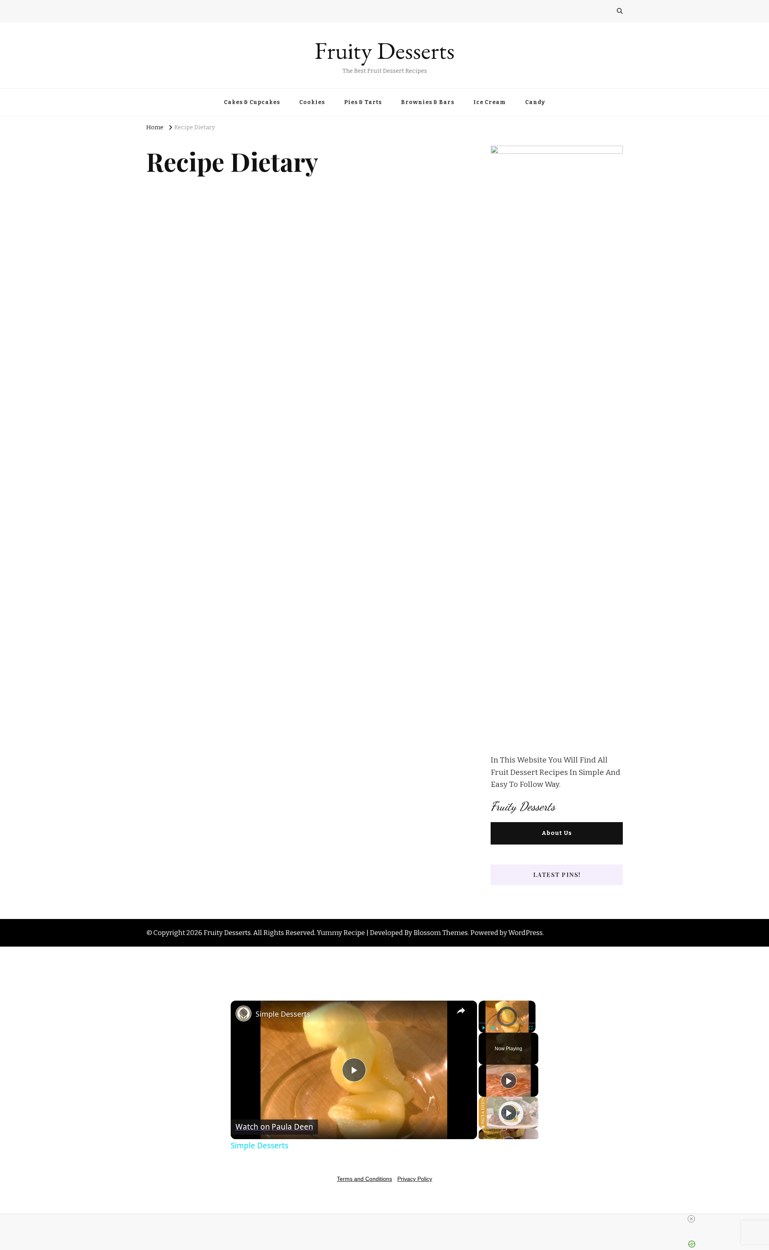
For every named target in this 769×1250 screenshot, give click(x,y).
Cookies (312, 102)
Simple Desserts (283, 1014)
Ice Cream (489, 102)
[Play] (483, 1028)
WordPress (525, 933)
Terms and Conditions (364, 1179)
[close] (691, 1218)
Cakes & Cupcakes (252, 102)
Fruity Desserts (384, 50)
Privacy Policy (414, 1179)
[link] (244, 1013)
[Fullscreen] (530, 1028)
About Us (557, 833)
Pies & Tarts (363, 102)
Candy (535, 102)
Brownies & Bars (427, 102)
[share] (461, 1010)
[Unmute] (493, 1028)
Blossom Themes (440, 933)
